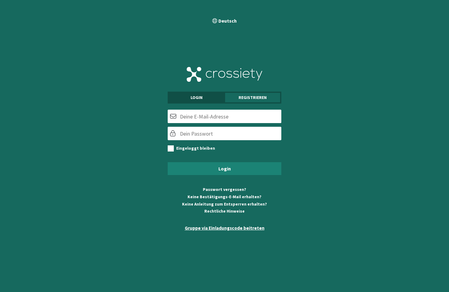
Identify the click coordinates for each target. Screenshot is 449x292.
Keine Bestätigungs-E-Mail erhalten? (224, 196)
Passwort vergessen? (224, 189)
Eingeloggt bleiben (195, 148)
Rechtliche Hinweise (224, 211)
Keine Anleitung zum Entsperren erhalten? (224, 204)
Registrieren (253, 97)
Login (197, 97)
